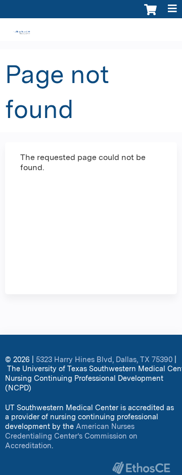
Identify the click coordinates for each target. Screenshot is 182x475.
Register (32, 30)
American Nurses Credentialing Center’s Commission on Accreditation (71, 435)
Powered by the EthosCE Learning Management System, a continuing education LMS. (141, 467)
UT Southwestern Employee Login (119, 30)
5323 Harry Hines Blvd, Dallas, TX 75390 (104, 359)
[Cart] (150, 14)
